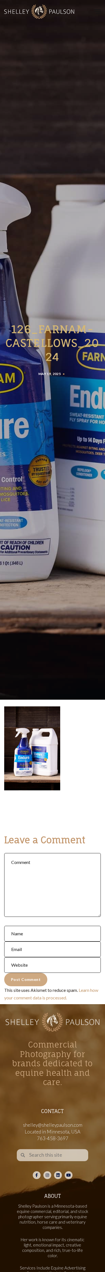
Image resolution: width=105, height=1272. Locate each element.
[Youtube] (69, 1175)
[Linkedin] (58, 1175)
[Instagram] (47, 1175)
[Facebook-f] (37, 1175)
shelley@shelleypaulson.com (52, 1125)
